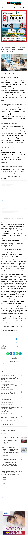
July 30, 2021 (19, 327)
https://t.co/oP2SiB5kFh (9, 324)
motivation (13, 339)
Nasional (16, 8)
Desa (21, 8)
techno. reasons (6, 342)
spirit (19, 339)
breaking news (5, 339)
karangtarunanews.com (12, 347)
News (3, 8)
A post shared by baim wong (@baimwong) (14, 218)
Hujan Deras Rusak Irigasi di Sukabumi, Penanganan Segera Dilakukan (9, 430)
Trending (11, 8)
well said (21, 342)
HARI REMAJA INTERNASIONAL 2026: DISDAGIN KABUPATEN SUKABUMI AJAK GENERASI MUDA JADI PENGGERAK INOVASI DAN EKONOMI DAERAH (10, 451)
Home (6, 8)
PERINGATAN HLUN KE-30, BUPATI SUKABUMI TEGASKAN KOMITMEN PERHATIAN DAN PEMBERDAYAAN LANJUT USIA (10, 440)
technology (15, 342)
